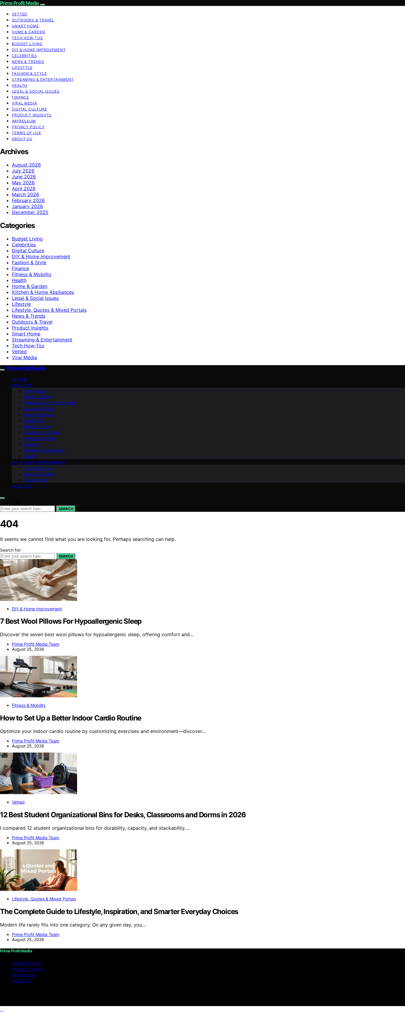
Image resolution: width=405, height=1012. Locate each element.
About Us (22, 139)
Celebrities (24, 55)
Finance (20, 97)
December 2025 (30, 212)
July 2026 (23, 171)
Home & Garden (28, 32)
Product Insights (32, 115)
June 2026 (24, 177)
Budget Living (27, 44)
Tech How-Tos (27, 38)
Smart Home (25, 26)
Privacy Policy (28, 127)
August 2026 (26, 165)
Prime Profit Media (19, 3)
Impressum (24, 121)
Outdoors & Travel (33, 20)
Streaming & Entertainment (43, 79)
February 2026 (28, 200)
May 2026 (23, 183)
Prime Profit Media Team (35, 644)
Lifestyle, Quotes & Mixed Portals (49, 310)
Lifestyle (22, 67)
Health (19, 85)
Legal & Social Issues (36, 91)
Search (66, 508)
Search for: (10, 502)
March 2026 (25, 194)
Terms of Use (26, 133)
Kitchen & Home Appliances (43, 292)
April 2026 (24, 188)
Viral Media (24, 103)
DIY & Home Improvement (39, 49)
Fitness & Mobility (32, 274)
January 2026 (27, 206)
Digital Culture (29, 109)
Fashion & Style (29, 73)
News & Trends (28, 61)
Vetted (19, 14)
